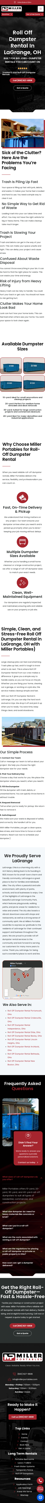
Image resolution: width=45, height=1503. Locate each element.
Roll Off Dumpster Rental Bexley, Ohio (25, 1036)
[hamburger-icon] (41, 9)
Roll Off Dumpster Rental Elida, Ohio (24, 1032)
